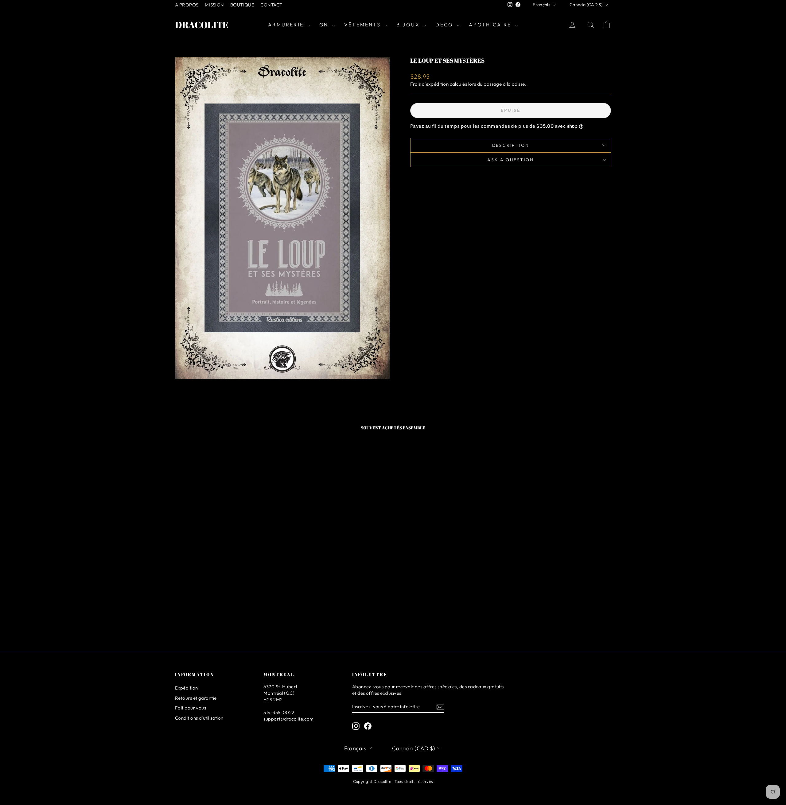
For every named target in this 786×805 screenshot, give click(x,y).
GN (324, 24)
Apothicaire (491, 24)
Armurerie (286, 24)
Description (510, 145)
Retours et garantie (196, 698)
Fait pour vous (190, 708)
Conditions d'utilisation (199, 718)
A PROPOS (187, 5)
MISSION (214, 5)
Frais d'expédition (429, 84)
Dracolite (201, 24)
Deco (445, 24)
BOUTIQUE (242, 5)
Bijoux (409, 24)
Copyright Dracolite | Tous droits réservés (393, 781)
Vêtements (363, 24)
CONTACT (271, 5)
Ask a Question (510, 159)
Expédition (186, 688)
